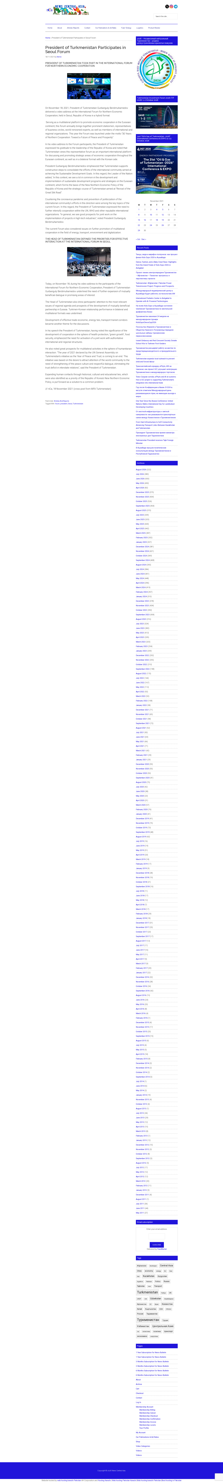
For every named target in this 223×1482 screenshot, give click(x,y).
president (63, 404)
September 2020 (143, 778)
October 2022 (141, 664)
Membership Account (144, 1407)
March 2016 (141, 1013)
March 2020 (141, 805)
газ (138, 1331)
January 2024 (141, 596)
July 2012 (140, 1167)
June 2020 (140, 791)
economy (149, 1271)
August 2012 (141, 1163)
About (138, 1380)
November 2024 (142, 551)
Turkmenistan (78, 404)
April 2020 (140, 800)
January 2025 (141, 542)
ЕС (150, 1304)
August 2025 (141, 510)
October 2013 (141, 1104)
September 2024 (143, 560)
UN (170, 1293)
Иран (156, 1304)
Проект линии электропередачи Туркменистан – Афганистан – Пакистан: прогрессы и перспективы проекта (156, 275)
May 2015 (140, 1050)
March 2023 (141, 642)
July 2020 (140, 787)
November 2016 (142, 982)
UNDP (139, 1299)
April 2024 (140, 583)
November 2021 (142, 714)
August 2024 (141, 565)
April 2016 (140, 1009)
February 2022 (142, 701)
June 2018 (140, 895)
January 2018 (141, 918)
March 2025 (141, 533)
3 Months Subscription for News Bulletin (152, 1361)
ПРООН (168, 1309)
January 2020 (141, 814)
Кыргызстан (150, 1309)
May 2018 (140, 900)
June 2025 (140, 519)
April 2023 (140, 637)
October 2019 (141, 828)
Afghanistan (141, 1266)
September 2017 (143, 936)
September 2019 (143, 832)
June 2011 (140, 1208)
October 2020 (141, 773)
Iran (138, 1276)
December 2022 (142, 655)
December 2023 (142, 601)
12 (163, 215)
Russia (166, 1281)
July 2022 (140, 678)
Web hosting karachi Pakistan (149, 1480)
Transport (158, 1286)
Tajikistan (141, 1286)
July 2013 (140, 1113)
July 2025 (140, 515)
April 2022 (140, 692)
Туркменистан (148, 1320)
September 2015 (143, 1036)
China (139, 1271)
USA (145, 1299)
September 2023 (143, 615)
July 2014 (140, 1081)
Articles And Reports (61, 401)
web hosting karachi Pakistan (69, 1480)
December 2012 (142, 1145)
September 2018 (143, 886)
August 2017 (141, 941)
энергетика (154, 1336)
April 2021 (140, 746)
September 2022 (143, 669)
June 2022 (140, 683)
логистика (146, 1331)
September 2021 (143, 723)
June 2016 (140, 1000)
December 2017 (142, 923)
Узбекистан (143, 1326)
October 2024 (141, 556)
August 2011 (141, 1199)
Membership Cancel (147, 1413)
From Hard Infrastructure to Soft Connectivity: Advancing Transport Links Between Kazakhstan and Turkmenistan (155, 425)
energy (158, 1271)
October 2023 (141, 610)
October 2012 (141, 1154)
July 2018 (140, 891)
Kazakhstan (148, 1276)
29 (139, 230)
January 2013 (141, 1140)
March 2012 (141, 1181)
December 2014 (142, 1063)
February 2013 (142, 1136)
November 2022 (142, 660)
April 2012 (140, 1176)
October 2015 (141, 1031)
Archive (139, 1384)
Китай (139, 1309)
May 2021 (140, 741)
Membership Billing (147, 1410)
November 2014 (142, 1068)
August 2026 (141, 470)
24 (151, 225)
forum (57, 404)
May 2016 (140, 1004)
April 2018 (140, 905)
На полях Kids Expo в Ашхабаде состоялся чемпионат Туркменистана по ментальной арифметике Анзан (154, 309)
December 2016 (142, 977)
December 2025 (142, 492)
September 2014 (143, 1077)
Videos (139, 1451)
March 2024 (141, 587)
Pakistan (149, 1281)
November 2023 (142, 605)
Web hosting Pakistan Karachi (124, 1480)
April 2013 (140, 1127)
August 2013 (141, 1108)
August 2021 (141, 728)
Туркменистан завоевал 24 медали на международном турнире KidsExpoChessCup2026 (152, 319)
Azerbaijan (153, 1266)
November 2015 (142, 1027)
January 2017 (141, 973)
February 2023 (142, 646)
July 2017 (140, 945)
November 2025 (142, 497)
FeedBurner (162, 1249)
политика (157, 1331)
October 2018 (141, 882)
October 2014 (141, 1072)
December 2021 (142, 710)
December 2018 (142, 873)
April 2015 (140, 1054)
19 (163, 220)
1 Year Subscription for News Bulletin (151, 1352)
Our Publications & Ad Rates (147, 1437)
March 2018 (141, 909)
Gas (170, 1271)
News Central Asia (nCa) (67, 10)
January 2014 (141, 1095)
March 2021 (141, 750)
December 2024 (142, 547)
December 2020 (142, 764)
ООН (161, 1309)
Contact (139, 1398)
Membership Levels (147, 1425)
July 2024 (140, 569)
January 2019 (141, 868)
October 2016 (141, 986)
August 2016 (141, 995)
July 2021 (140, 732)
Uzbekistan (155, 1298)
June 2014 (140, 1086)
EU (165, 1271)
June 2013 (140, 1118)
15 (139, 220)
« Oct (138, 239)
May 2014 (140, 1090)
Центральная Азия (162, 1326)
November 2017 (142, 927)
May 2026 (140, 483)
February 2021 (142, 755)
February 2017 (142, 968)
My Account (140, 1432)
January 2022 (141, 705)
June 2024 (140, 574)
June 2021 (140, 737)
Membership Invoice (147, 1422)
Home (47, 38)
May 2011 (140, 1213)
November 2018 (142, 877)
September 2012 (143, 1158)
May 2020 (140, 796)
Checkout (139, 1393)
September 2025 (143, 506)
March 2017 (141, 963)
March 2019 (141, 859)
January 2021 (141, 760)
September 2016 (143, 991)
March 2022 (141, 696)
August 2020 (141, 782)
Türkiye (163, 1293)
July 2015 (140, 1045)
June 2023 (140, 628)
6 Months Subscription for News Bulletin (152, 1371)
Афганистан (141, 1304)
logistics (140, 1281)
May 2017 (140, 954)
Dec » (143, 239)
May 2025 (140, 524)
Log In (138, 1402)
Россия (140, 1314)
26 (163, 225)
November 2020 (142, 769)
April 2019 (140, 855)
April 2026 (140, 488)
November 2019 (142, 823)
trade (149, 1286)
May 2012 (140, 1172)
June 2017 (140, 950)
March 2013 (141, 1131)
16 (145, 220)
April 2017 (140, 959)
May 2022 (140, 687)
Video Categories (143, 1446)
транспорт (168, 1331)
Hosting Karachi (104, 1480)
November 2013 (142, 1099)
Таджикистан (152, 1314)
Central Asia (166, 1265)
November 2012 (142, 1149)
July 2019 (140, 841)
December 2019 (142, 818)
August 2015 (141, 1041)
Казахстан (167, 1304)
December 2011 (142, 1195)
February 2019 (142, 864)
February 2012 (142, 1186)
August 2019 (141, 837)
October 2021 (141, 719)
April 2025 (140, 528)
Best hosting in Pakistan (171, 1480)
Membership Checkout (148, 1416)
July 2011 (140, 1204)
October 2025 (141, 501)
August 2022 (141, 673)
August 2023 (141, 619)
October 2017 (141, 932)
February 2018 (142, 914)
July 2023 (140, 624)
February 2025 (142, 537)
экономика (142, 1336)
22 (139, 225)
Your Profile (144, 1428)
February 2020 (142, 809)
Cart (137, 1389)
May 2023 (140, 633)
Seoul (70, 404)
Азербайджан (168, 1299)
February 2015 (142, 1059)
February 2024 (142, 592)
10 (151, 215)
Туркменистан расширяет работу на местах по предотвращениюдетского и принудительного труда (156, 351)
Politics (157, 1281)
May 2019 (140, 850)
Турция (165, 1320)
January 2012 (141, 1190)
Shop (138, 1442)
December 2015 (142, 1022)
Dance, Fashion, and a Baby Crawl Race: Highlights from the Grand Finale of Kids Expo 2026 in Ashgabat (156, 265)
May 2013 (140, 1122)
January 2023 (141, 651)
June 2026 (140, 479)
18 (157, 220)
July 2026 (140, 474)
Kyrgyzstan (162, 1276)
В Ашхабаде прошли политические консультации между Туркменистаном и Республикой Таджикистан (153, 451)
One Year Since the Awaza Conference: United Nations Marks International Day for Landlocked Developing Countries (155, 404)
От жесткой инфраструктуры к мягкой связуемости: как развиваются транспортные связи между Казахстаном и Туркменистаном (156, 414)
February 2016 (142, 1018)
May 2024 (140, 578)
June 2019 (140, 846)
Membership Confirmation (149, 1419)
